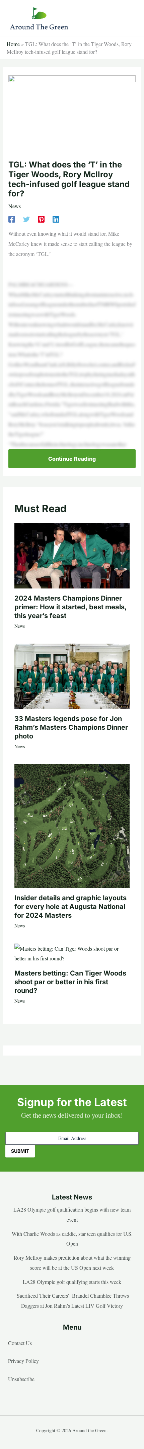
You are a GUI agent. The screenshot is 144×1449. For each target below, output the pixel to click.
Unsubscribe (21, 1378)
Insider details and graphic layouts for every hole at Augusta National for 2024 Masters (70, 906)
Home (13, 43)
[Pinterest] (41, 218)
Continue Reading (72, 458)
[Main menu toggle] (128, 18)
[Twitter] (26, 218)
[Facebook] (11, 218)
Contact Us (20, 1342)
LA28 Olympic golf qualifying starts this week (72, 1281)
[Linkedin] (56, 218)
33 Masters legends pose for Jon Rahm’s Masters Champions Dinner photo (71, 727)
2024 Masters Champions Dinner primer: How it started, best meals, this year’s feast (70, 607)
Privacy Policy (23, 1360)
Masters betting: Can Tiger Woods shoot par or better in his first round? (70, 982)
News (14, 205)
